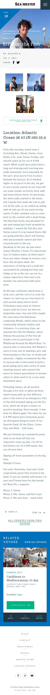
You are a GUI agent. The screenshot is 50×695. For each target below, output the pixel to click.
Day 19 (37, 512)
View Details (18, 605)
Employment (25, 647)
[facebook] (18, 675)
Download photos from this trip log (23, 120)
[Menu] (45, 5)
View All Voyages (36, 542)
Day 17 (13, 512)
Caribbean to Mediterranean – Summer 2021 (22, 32)
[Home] (25, 4)
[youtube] (32, 675)
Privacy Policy (21, 690)
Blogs (25, 634)
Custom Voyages (25, 666)
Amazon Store (25, 660)
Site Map (31, 690)
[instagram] (25, 675)
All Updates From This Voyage (25, 522)
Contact (25, 640)
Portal (25, 653)
